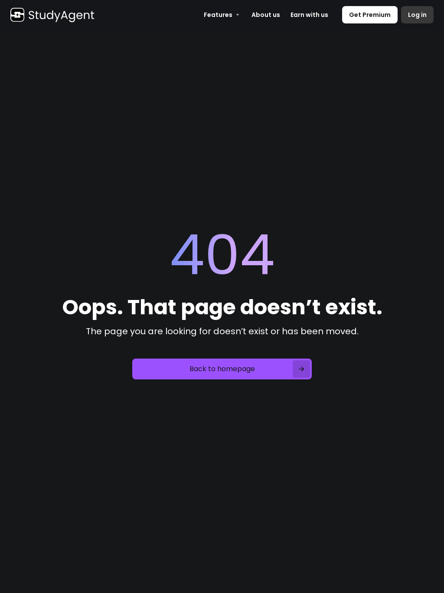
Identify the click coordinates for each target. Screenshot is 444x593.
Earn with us (309, 14)
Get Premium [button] (370, 14)
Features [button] (218, 14)
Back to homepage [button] (222, 369)
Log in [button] (417, 14)
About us (265, 14)
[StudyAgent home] (52, 15)
